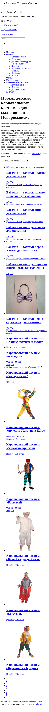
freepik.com (37, 704)
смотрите (36, 153)
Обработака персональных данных (16, 706)
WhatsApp (32, 3)
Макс (14, 3)
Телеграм (21, 3)
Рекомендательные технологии (23, 709)
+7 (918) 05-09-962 (9, 30)
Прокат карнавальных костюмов (22, 124)
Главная (4, 124)
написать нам (7, 34)
